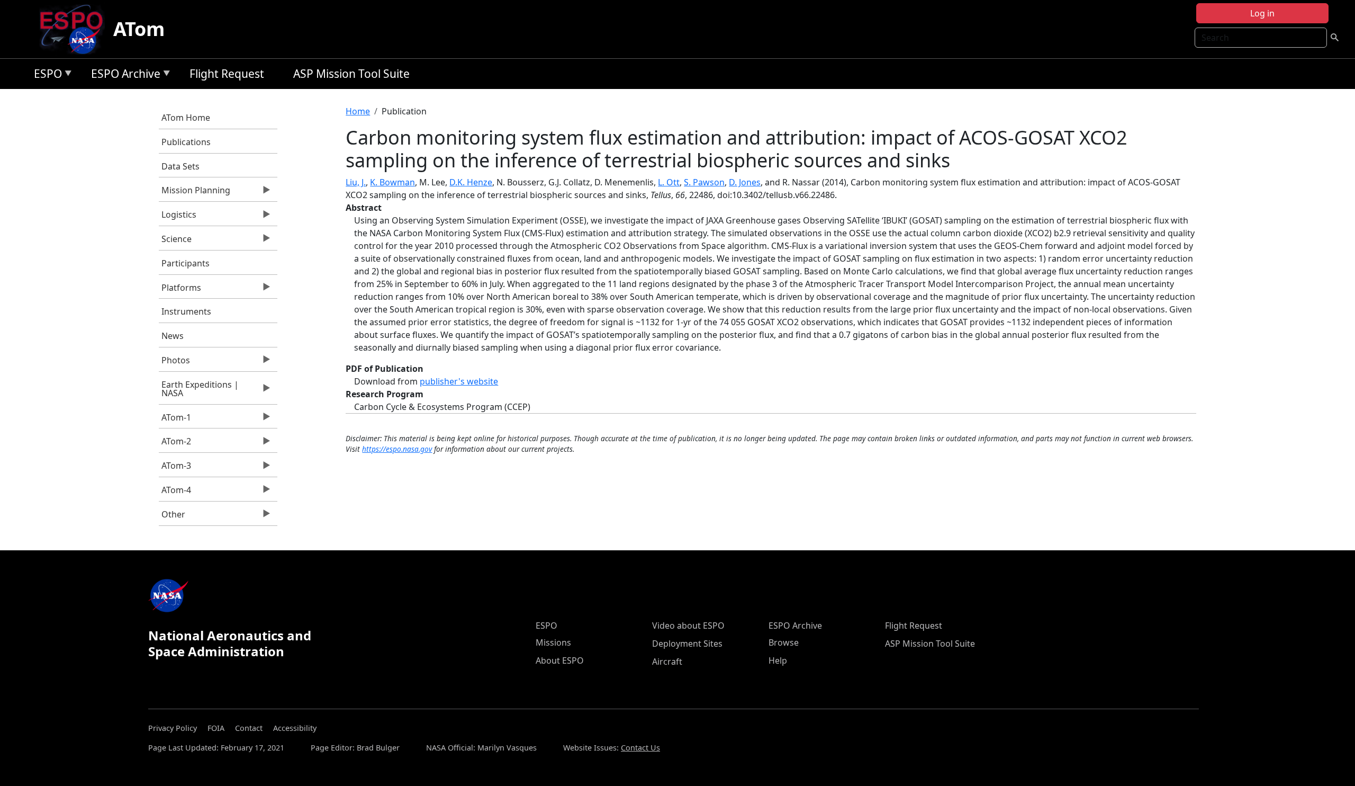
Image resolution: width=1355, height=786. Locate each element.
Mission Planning (194, 192)
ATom (139, 29)
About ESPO (560, 660)
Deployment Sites (687, 643)
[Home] (75, 29)
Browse (784, 642)
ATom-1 (175, 420)
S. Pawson (704, 182)
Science (175, 241)
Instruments (186, 311)
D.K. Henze (470, 182)
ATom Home (185, 117)
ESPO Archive (123, 75)
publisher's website (459, 381)
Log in (1262, 13)
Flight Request (226, 73)
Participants (185, 263)
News (172, 336)
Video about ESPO (688, 625)
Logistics (177, 217)
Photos (174, 362)
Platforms (180, 290)
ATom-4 (175, 492)
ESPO (45, 75)
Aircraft (667, 661)
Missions (553, 642)
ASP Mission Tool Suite (351, 73)
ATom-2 (175, 443)
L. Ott (669, 182)
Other (172, 516)
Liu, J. (356, 182)
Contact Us (640, 748)
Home (358, 111)
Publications (186, 142)
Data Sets (180, 166)
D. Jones (745, 182)
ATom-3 (175, 468)
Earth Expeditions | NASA (199, 391)
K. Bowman (392, 182)
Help (778, 660)
